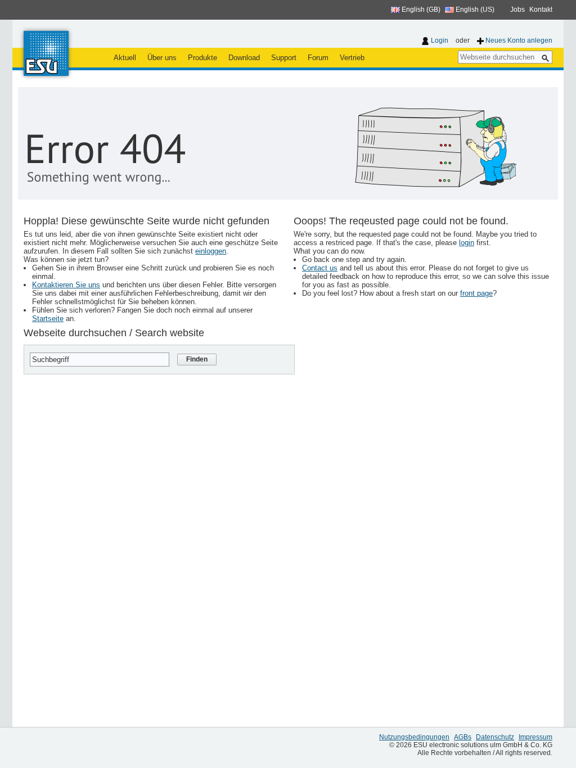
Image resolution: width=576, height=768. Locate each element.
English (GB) (420, 9)
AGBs (462, 737)
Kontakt (540, 9)
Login (439, 40)
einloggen (210, 251)
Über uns (162, 57)
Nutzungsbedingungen (414, 737)
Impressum (535, 737)
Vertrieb (352, 57)
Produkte (202, 57)
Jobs (517, 9)
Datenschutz (495, 737)
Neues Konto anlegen (518, 40)
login (466, 242)
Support (283, 57)
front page (476, 293)
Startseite (48, 318)
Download (244, 57)
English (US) (474, 9)
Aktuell (125, 57)
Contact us (320, 268)
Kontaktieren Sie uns (66, 285)
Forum (318, 57)
